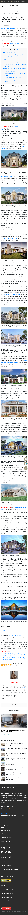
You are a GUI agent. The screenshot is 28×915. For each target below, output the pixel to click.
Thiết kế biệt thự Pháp (7, 176)
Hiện (17, 49)
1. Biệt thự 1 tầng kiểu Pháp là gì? (10, 52)
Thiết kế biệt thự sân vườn (7, 889)
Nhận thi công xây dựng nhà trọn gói (10, 869)
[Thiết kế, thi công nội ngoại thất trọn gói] (14, 5)
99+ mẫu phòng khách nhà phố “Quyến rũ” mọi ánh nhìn (16, 744)
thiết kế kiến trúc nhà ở (10, 238)
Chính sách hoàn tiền (6, 834)
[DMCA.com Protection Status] (6, 880)
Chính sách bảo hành (6, 837)
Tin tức (8, 11)
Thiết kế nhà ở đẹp (15, 43)
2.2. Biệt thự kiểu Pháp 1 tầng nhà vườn (13, 62)
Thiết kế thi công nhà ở (6, 865)
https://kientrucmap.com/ (12, 809)
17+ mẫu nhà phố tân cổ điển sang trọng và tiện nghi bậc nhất (16, 763)
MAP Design (22, 38)
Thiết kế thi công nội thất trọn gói (9, 876)
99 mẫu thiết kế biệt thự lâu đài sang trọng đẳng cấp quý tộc (16, 758)
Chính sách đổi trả (5, 830)
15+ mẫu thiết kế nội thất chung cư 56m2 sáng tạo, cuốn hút (16, 773)
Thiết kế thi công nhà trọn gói (8, 873)
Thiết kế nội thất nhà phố (7, 901)
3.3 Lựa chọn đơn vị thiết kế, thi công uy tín (14, 77)
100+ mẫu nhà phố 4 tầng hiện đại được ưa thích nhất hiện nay (16, 749)
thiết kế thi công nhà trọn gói (11, 294)
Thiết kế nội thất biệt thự (7, 893)
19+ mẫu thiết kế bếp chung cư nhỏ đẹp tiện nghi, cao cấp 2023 (15, 768)
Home (3, 11)
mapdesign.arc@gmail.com (18, 1)
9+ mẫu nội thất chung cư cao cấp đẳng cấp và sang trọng (13, 730)
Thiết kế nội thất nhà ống (7, 897)
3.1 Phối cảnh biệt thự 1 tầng (10, 71)
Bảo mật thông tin (5, 841)
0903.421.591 (5, 1)
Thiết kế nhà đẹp (5, 861)
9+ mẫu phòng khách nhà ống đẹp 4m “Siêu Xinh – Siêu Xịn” (16, 778)
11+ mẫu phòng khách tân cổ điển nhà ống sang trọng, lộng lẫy (16, 754)
